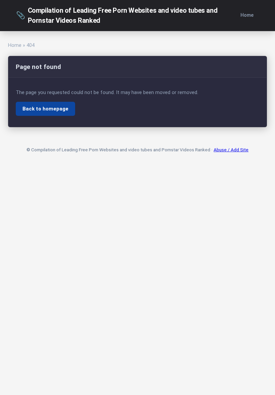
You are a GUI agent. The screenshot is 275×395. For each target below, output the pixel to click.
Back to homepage (45, 109)
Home (247, 15)
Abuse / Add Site (231, 149)
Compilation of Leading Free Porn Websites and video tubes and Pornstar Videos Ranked (116, 15)
